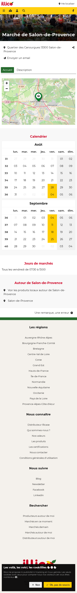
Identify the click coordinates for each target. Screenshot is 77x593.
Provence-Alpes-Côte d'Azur (38, 404)
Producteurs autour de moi (38, 515)
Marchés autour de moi (38, 532)
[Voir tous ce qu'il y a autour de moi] (10, 11)
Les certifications (38, 446)
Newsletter (38, 484)
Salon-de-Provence (20, 300)
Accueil (7, 70)
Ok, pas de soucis (59, 585)
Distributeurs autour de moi (39, 538)
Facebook (38, 489)
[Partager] (73, 47)
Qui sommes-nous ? (38, 430)
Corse (38, 359)
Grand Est (38, 365)
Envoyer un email (18, 58)
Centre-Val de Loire (39, 354)
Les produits (39, 441)
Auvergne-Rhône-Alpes (38, 337)
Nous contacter (38, 452)
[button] (38, 97)
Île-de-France (38, 376)
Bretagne (38, 348)
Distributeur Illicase (39, 424)
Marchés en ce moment (38, 521)
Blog (38, 478)
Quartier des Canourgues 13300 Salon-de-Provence (33, 49)
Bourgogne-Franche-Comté (38, 343)
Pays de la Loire (38, 398)
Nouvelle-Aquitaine (38, 387)
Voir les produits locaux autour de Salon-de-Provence (34, 292)
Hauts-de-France (39, 370)
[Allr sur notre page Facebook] (73, 11)
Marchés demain (38, 527)
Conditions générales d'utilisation (39, 457)
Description (24, 70)
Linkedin (38, 495)
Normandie (38, 381)
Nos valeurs (38, 435)
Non (37, 585)
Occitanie (38, 392)
